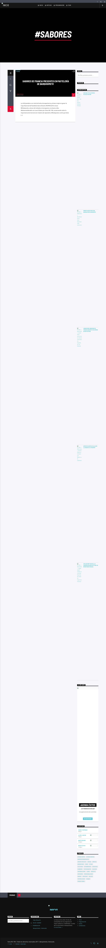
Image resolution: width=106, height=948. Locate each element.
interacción (81, 871)
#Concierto (81, 857)
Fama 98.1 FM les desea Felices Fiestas (89, 93)
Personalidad (88, 874)
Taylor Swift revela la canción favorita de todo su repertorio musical (90, 565)
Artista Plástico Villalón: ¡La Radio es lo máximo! (90, 446)
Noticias (49, 5)
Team (69, 5)
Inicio (41, 5)
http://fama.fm (37, 920)
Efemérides (87, 866)
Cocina (18, 71)
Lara (88, 871)
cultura (80, 866)
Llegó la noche (82, 835)
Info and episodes (87, 818)
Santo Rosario (82, 840)
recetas (85, 876)
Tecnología (81, 879)
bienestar (81, 864)
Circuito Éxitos (58, 927)
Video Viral (81, 881)
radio (79, 876)
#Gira (89, 861)
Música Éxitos (81, 845)
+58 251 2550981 (37, 923)
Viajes (88, 879)
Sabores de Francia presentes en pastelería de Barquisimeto (45, 82)
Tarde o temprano (82, 830)
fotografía (87, 869)
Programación (59, 5)
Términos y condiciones (20, 944)
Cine (86, 864)
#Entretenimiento (83, 859)
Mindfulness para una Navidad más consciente (89, 211)
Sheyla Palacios (19, 94)
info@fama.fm (36, 925)
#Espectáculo (82, 861)
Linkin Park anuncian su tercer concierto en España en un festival (90, 330)
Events (80, 923)
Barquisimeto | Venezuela (40, 928)
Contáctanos (82, 925)
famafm (80, 869)
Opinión (80, 874)
